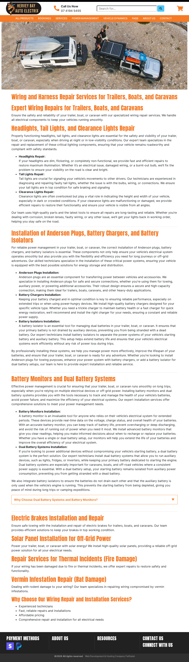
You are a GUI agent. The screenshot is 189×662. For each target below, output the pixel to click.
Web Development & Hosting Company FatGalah (110, 656)
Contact (166, 18)
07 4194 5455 (71, 11)
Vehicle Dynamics (115, 18)
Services (61, 18)
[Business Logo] (23, 8)
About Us (149, 18)
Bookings (44, 18)
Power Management (85, 18)
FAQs (135, 18)
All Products (24, 18)
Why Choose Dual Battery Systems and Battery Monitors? (56, 500)
